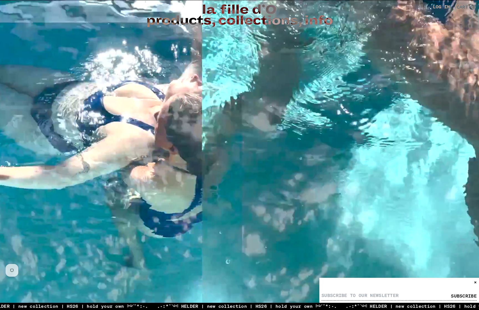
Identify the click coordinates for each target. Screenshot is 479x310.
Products (178, 20)
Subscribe (464, 296)
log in (441, 6)
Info (318, 20)
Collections (258, 20)
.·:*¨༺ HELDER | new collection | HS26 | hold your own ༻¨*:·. (183, 306)
